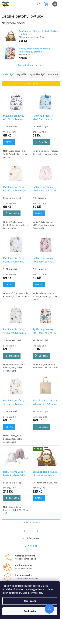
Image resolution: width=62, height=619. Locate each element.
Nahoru (32, 546)
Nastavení (30, 601)
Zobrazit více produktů (29, 65)
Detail (9, 142)
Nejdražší (21, 74)
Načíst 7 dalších (31, 522)
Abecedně (53, 74)
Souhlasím (30, 611)
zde (40, 593)
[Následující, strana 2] (31, 531)
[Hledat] (38, 4)
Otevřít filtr (31, 83)
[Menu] (55, 4)
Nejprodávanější (37, 74)
